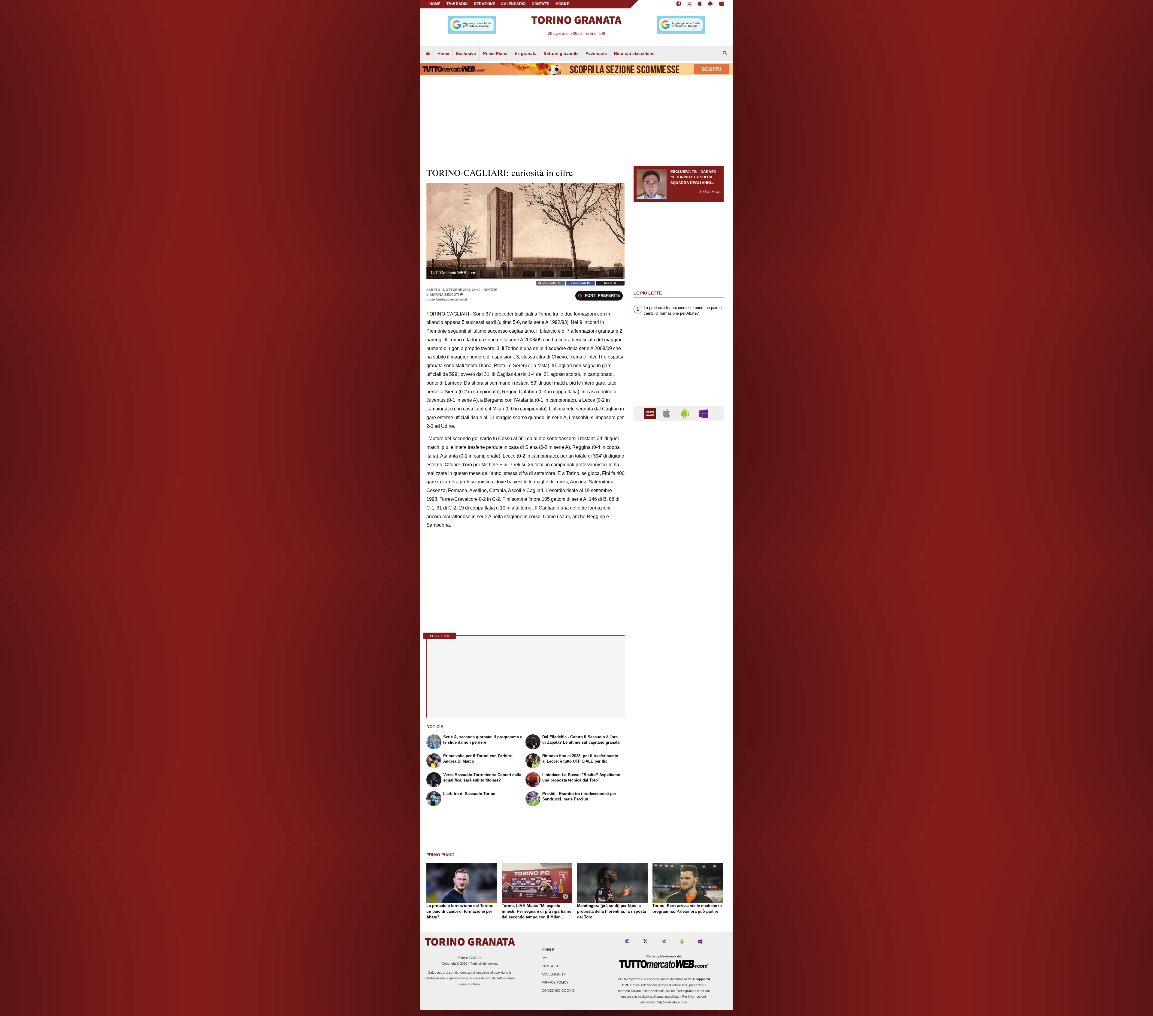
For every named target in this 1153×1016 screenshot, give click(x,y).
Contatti (550, 966)
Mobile (548, 950)
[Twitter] (689, 4)
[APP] (651, 413)
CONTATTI (540, 4)
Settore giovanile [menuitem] (561, 53)
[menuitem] (427, 53)
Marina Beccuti (444, 294)
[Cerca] (725, 53)
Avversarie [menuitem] (596, 53)
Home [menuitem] (443, 53)
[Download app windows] (721, 4)
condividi (579, 283)
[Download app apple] (700, 4)
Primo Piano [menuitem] (495, 53)
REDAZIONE (484, 4)
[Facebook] (678, 4)
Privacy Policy (555, 982)
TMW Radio (457, 4)
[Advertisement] (679, 658)
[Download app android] (710, 4)
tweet (608, 283)
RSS (545, 958)
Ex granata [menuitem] (526, 53)
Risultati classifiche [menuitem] (634, 53)
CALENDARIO (513, 4)
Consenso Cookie (558, 991)
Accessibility (554, 974)
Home (434, 4)
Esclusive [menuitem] (466, 53)
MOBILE (562, 4)
